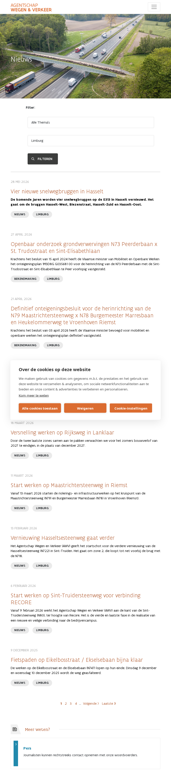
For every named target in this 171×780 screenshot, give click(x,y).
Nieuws (19, 214)
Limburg (42, 214)
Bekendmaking (25, 279)
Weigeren (85, 408)
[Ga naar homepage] (31, 7)
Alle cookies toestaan (40, 408)
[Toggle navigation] (154, 6)
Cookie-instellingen (130, 408)
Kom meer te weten (34, 395)
